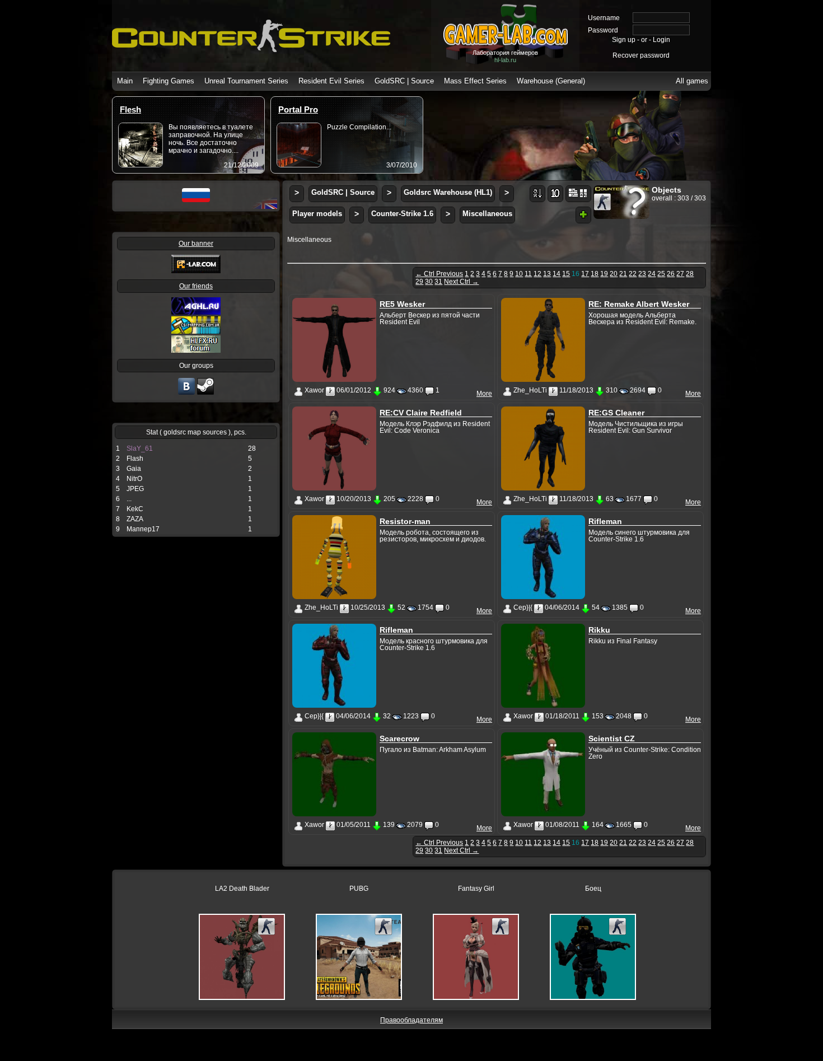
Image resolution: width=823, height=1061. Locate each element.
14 (556, 274)
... (129, 499)
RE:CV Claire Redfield (421, 412)
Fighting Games (168, 81)
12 (537, 274)
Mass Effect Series (475, 81)
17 (585, 274)
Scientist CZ (611, 738)
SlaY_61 (140, 448)
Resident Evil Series (331, 81)
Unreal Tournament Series (246, 81)
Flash (135, 458)
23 (642, 274)
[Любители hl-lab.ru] (205, 394)
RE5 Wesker (402, 304)
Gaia (134, 469)
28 (690, 274)
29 (419, 282)
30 (429, 282)
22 (633, 274)
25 (661, 274)
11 (528, 274)
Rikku (599, 629)
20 (614, 274)
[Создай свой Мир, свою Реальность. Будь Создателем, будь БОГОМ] (196, 331)
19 (604, 274)
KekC (135, 509)
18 (594, 274)
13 (547, 274)
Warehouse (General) (551, 81)
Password (603, 30)
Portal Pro (298, 109)
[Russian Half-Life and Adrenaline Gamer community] (196, 312)
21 (623, 274)
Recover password (641, 55)
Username (604, 18)
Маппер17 (143, 529)
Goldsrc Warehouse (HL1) (448, 192)
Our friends (196, 286)
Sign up (623, 40)
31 (438, 282)
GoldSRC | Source (404, 81)
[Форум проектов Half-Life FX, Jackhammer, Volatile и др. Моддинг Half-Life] (196, 350)
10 (519, 274)
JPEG (135, 489)
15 (566, 274)
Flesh (130, 109)
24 (652, 274)
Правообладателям (411, 1020)
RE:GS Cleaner (616, 412)
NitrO (134, 479)
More (484, 394)
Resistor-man (405, 521)
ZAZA (135, 519)
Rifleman (605, 521)
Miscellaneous (487, 213)
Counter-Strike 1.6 (402, 213)
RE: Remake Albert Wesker (638, 304)
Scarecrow (399, 738)
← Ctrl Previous (439, 274)
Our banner (196, 243)
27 (680, 274)
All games (692, 81)
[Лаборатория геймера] (186, 394)
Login (661, 40)
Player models (317, 213)
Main (125, 81)
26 (671, 274)
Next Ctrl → (461, 282)
